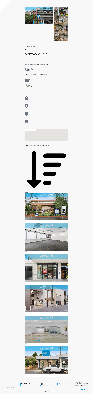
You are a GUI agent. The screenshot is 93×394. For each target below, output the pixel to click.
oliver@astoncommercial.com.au (32, 92)
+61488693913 (29, 91)
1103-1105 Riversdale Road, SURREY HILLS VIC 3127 (32, 375)
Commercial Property (29, 44)
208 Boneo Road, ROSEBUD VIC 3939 (30, 314)
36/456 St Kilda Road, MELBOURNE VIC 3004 (31, 222)
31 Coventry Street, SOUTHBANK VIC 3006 (31, 345)
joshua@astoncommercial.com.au (32, 88)
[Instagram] (81, 389)
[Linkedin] (84, 389)
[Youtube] (82, 389)
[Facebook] (80, 389)
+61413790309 (29, 87)
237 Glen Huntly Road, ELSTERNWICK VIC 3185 (32, 283)
